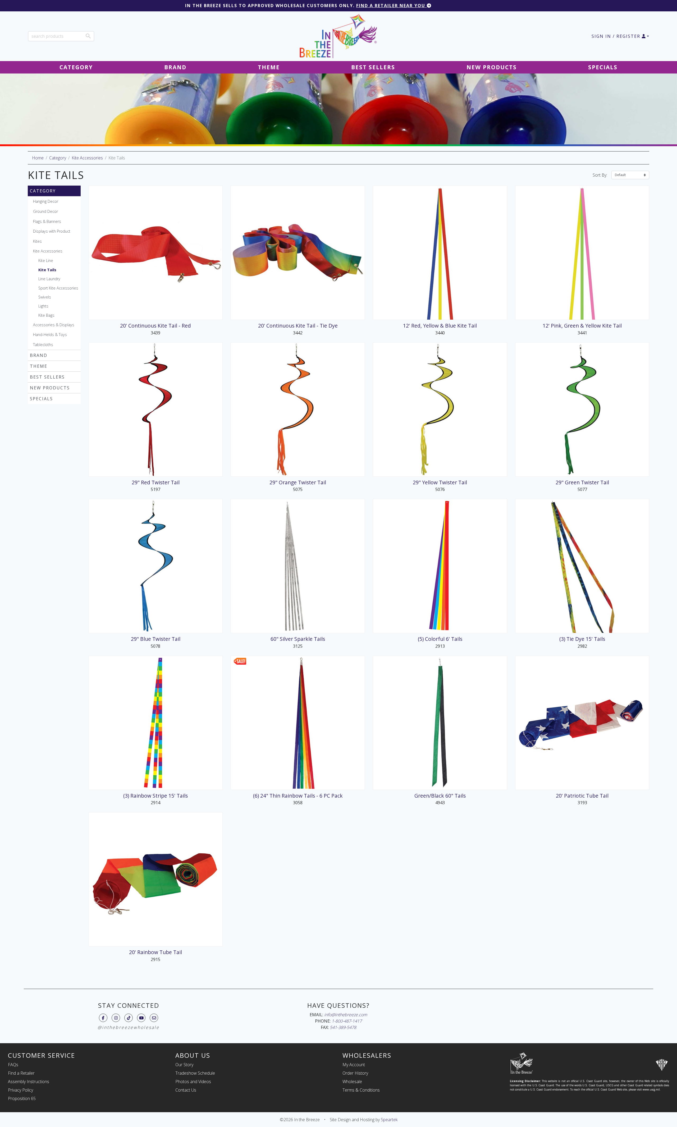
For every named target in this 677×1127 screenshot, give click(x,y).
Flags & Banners (47, 221)
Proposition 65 (22, 1098)
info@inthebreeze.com (345, 1015)
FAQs (13, 1065)
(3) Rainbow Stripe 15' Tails (155, 795)
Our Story (184, 1065)
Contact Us (185, 1090)
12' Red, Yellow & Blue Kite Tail (440, 325)
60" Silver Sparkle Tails (298, 638)
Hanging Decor (45, 201)
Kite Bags (46, 315)
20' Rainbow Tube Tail (155, 952)
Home (38, 158)
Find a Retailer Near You (391, 5)
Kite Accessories (87, 158)
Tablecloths (43, 344)
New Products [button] (491, 67)
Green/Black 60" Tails (440, 795)
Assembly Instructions (28, 1081)
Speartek (389, 1120)
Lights (43, 306)
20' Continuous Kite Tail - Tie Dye (298, 325)
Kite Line (45, 260)
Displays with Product (51, 231)
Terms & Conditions (361, 1090)
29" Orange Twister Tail (297, 482)
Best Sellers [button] (373, 67)
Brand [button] (175, 67)
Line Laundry (49, 278)
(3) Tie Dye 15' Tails (582, 638)
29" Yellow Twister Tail (440, 482)
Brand (38, 355)
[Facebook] (103, 1018)
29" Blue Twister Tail (155, 638)
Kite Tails (47, 269)
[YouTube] (141, 1018)
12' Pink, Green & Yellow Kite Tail (582, 325)
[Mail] (154, 1018)
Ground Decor (45, 211)
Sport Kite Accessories (58, 288)
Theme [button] (269, 67)
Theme (38, 366)
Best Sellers (47, 377)
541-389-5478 (343, 1027)
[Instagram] (116, 1018)
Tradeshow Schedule (195, 1073)
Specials (41, 399)
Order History (355, 1073)
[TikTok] (129, 1018)
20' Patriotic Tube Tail (582, 795)
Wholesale (352, 1081)
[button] (620, 36)
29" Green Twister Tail (582, 482)
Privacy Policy (20, 1090)
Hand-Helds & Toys (50, 334)
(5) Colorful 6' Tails (440, 638)
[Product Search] (88, 36)
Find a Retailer (21, 1073)
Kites (37, 241)
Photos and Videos (193, 1081)
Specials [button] (602, 67)
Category (57, 158)
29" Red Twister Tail (156, 482)
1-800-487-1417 (347, 1021)
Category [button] (76, 67)
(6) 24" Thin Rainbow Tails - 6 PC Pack (298, 795)
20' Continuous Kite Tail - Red (155, 325)
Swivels (44, 297)
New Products (50, 388)
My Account (353, 1065)
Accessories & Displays (53, 324)
